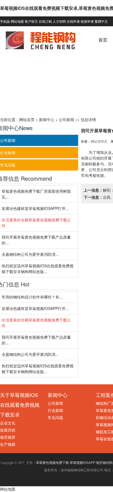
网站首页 (27, 119)
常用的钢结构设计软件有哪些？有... (32, 297)
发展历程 (7, 430)
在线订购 (45, 21)
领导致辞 (7, 437)
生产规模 (7, 444)
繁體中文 (101, 21)
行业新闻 (55, 410)
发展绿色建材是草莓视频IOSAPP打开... (35, 208)
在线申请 (73, 21)
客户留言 (31, 21)
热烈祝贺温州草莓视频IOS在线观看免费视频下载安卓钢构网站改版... (38, 268)
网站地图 (17, 21)
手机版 (5, 21)
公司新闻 (66, 119)
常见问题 (55, 417)
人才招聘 (59, 21)
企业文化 (7, 423)
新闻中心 (46, 119)
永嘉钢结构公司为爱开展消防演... (30, 254)
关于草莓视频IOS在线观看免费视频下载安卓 (19, 404)
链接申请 (87, 21)
